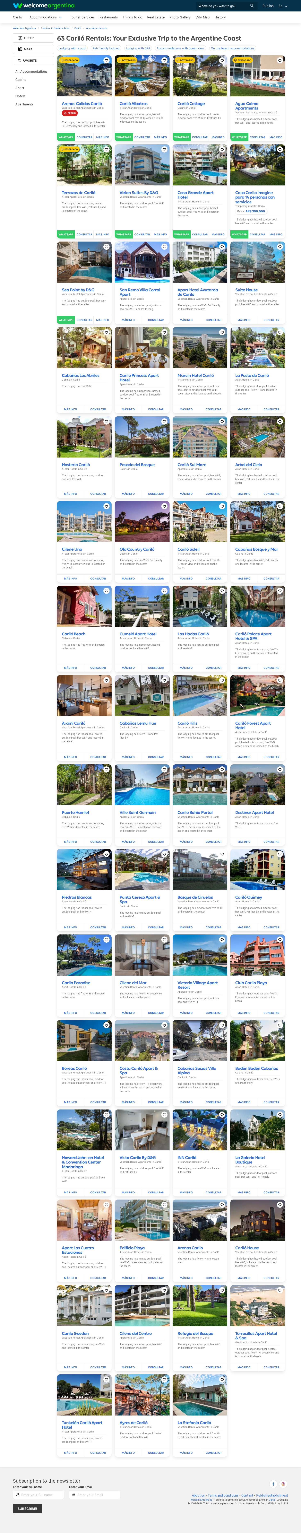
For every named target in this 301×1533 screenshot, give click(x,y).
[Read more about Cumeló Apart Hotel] (128, 668)
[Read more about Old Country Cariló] (128, 579)
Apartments (24, 104)
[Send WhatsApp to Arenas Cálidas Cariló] (66, 137)
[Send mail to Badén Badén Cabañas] (271, 1102)
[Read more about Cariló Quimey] (244, 927)
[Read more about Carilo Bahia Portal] (186, 842)
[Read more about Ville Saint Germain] (128, 842)
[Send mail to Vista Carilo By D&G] (155, 1192)
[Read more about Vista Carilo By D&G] (128, 1192)
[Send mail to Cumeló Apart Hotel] (155, 668)
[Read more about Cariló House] (244, 1278)
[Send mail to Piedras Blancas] (98, 927)
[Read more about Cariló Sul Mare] (186, 494)
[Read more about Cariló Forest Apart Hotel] (244, 757)
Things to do (132, 17)
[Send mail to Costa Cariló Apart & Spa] (155, 1102)
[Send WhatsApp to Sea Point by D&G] (66, 320)
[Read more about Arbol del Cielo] (244, 494)
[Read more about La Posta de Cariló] (244, 409)
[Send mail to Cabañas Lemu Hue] (155, 757)
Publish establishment (272, 1495)
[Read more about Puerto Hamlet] (70, 842)
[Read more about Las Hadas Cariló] (186, 668)
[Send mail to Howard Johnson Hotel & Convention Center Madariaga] (98, 1192)
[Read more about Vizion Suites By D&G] (160, 234)
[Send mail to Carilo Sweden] (98, 1367)
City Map (203, 17)
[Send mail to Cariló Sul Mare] (213, 494)
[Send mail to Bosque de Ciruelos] (213, 927)
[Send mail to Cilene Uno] (98, 579)
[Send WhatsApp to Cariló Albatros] (124, 137)
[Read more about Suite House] (244, 320)
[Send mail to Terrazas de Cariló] (84, 234)
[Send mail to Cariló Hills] (213, 757)
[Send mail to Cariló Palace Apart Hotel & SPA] (271, 668)
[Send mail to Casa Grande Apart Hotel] (200, 234)
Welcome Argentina (201, 1499)
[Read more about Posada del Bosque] (128, 494)
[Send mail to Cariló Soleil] (213, 579)
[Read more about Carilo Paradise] (70, 1013)
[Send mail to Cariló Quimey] (271, 927)
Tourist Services (82, 17)
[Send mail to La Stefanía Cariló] (213, 1453)
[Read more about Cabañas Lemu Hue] (128, 757)
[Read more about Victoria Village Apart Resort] (186, 1013)
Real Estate (156, 17)
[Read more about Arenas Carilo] (186, 1278)
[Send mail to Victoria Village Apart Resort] (213, 1013)
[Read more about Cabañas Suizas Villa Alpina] (186, 1102)
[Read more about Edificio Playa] (128, 1278)
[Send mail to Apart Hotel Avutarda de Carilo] (213, 320)
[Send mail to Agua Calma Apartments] (258, 137)
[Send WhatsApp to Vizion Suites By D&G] (124, 234)
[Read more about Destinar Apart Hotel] (244, 842)
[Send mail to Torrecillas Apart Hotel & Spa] (271, 1367)
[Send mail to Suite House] (271, 320)
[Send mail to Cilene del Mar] (155, 1013)
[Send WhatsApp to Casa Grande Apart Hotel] (182, 234)
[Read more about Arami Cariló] (70, 757)
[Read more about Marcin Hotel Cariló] (186, 409)
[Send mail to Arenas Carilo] (213, 1278)
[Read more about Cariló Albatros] (160, 137)
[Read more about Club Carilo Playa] (244, 1013)
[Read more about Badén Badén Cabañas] (244, 1102)
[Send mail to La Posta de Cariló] (271, 409)
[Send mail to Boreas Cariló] (98, 1102)
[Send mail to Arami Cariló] (98, 757)
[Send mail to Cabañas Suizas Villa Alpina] (213, 1102)
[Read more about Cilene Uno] (70, 579)
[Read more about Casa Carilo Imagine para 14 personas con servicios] (276, 234)
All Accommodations (31, 71)
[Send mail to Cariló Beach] (98, 668)
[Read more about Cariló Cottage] (218, 137)
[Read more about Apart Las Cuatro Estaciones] (70, 1278)
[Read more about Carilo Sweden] (70, 1367)
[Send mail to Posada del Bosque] (155, 494)
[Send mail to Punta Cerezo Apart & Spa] (155, 927)
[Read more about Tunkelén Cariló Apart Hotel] (70, 1453)
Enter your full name (27, 1487)
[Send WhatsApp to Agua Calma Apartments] (239, 137)
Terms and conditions (223, 1495)
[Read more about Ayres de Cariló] (128, 1453)
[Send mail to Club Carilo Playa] (271, 1013)
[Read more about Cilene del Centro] (128, 1367)
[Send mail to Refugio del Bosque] (213, 1367)
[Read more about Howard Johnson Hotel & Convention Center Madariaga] (70, 1192)
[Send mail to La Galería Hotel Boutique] (271, 1192)
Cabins (20, 80)
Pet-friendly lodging (106, 48)
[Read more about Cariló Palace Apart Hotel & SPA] (244, 668)
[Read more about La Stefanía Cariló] (186, 1453)
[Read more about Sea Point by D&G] (103, 320)
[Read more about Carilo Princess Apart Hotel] (128, 409)
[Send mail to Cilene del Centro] (155, 1367)
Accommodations (43, 17)
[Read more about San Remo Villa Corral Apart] (128, 320)
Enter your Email (81, 1487)
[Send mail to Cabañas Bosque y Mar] (271, 579)
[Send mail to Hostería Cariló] (98, 494)
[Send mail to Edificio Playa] (155, 1278)
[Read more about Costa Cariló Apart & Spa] (128, 1102)
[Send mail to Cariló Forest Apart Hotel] (271, 757)
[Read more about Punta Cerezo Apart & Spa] (128, 927)
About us (198, 1495)
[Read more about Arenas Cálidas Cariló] (103, 137)
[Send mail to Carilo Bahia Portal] (213, 842)
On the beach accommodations (233, 48)
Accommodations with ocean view (180, 48)
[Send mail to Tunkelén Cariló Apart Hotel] (98, 1453)
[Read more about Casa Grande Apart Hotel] (218, 234)
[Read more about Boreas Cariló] (70, 1102)
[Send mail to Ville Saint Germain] (155, 842)
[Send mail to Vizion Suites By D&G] (142, 234)
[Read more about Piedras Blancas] (70, 927)
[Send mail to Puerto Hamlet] (98, 842)
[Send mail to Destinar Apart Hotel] (271, 842)
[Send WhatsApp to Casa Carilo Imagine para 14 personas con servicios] (239, 234)
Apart (19, 88)
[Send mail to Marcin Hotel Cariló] (213, 409)
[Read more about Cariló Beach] (70, 668)
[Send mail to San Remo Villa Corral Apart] (155, 320)
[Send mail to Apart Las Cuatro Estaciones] (98, 1278)
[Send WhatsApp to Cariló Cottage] (182, 137)
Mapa (28, 49)
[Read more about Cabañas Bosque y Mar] (244, 579)
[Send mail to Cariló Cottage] (200, 137)
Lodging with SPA (138, 48)
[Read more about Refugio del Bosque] (186, 1367)
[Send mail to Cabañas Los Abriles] (98, 409)
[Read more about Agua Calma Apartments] (276, 137)
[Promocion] (70, 113)
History (220, 17)
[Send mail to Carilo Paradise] (98, 1013)
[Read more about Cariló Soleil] (186, 579)
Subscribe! (27, 1509)
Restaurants (109, 17)
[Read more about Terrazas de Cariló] (103, 234)
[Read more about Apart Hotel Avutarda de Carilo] (186, 320)
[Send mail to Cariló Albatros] (142, 137)
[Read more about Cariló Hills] (186, 757)
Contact (247, 1495)
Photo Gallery (180, 17)
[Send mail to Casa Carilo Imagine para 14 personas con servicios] (258, 234)
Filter (29, 38)
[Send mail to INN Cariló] (213, 1192)
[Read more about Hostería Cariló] (70, 494)
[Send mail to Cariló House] (271, 1278)
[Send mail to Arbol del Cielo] (271, 494)
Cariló (17, 17)
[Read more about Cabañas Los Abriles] (70, 409)
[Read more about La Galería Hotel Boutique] (244, 1192)
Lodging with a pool (72, 48)
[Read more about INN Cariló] (186, 1192)
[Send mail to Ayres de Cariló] (155, 1453)
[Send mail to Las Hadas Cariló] (213, 668)
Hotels (20, 96)
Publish (268, 6)
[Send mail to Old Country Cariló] (155, 579)
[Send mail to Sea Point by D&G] (84, 320)
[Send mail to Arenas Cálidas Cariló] (84, 137)
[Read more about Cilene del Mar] (128, 1013)
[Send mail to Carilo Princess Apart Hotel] (155, 409)
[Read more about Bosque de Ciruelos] (186, 927)
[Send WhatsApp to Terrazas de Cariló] (66, 234)
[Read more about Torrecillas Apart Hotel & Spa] (244, 1367)
